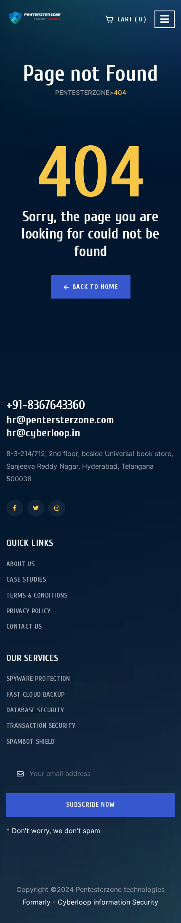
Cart (130, 19)
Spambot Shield (30, 741)
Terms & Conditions (37, 595)
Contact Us (24, 626)
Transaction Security (40, 725)
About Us (20, 564)
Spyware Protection (38, 678)
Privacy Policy (28, 611)
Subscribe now (90, 804)
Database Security (35, 710)
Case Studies (26, 579)
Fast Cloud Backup (35, 694)
